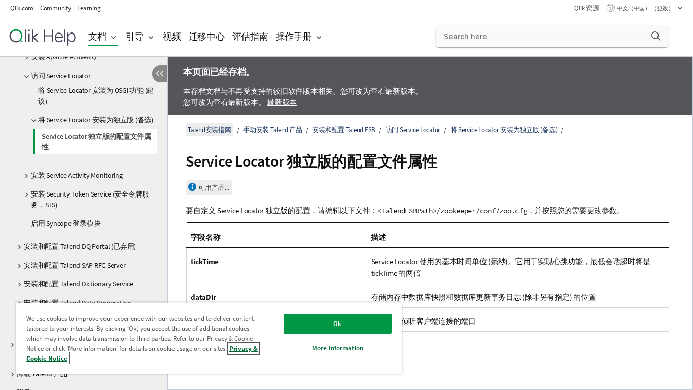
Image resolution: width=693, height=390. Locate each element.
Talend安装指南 (209, 129)
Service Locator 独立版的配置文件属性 (96, 141)
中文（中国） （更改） (646, 8)
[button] (656, 36)
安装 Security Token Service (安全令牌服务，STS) (90, 199)
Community (55, 8)
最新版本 (282, 102)
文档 (97, 36)
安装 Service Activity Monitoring (77, 175)
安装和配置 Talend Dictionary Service (78, 283)
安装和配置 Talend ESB (343, 129)
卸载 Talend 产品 (42, 373)
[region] (209, 338)
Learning (88, 8)
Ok (337, 323)
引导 (135, 36)
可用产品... (213, 187)
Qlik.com (21, 8)
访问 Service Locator (61, 75)
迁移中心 (207, 36)
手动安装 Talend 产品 (272, 129)
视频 (172, 36)
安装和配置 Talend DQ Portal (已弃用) (80, 246)
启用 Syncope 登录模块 (65, 223)
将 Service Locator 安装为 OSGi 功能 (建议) (96, 96)
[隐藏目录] (159, 73)
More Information (337, 348)
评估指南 (250, 36)
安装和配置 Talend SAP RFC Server (74, 265)
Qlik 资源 (586, 8)
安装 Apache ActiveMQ (63, 56)
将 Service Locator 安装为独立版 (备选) (95, 119)
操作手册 (294, 36)
